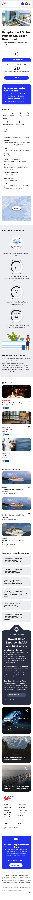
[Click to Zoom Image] (16, 18)
